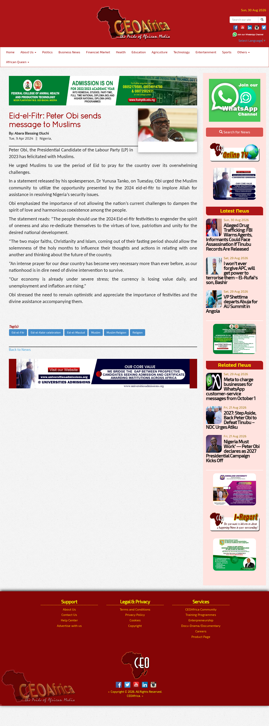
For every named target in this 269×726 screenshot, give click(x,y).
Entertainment (206, 52)
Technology (181, 52)
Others (242, 52)
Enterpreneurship (200, 620)
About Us (27, 52)
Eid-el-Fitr (18, 332)
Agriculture (160, 52)
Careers (200, 631)
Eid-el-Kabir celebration (46, 332)
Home (10, 52)
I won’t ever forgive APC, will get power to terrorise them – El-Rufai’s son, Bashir (232, 272)
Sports (226, 52)
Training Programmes (201, 614)
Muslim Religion (116, 332)
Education (139, 52)
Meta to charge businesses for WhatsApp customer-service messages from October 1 (231, 388)
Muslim (95, 332)
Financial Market (98, 52)
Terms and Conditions (135, 609)
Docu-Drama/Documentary (200, 625)
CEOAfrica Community (200, 609)
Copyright (135, 625)
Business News (69, 52)
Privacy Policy (135, 614)
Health (121, 52)
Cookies (135, 620)
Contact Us (69, 614)
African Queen (16, 62)
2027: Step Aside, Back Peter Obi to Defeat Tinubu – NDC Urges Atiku (231, 420)
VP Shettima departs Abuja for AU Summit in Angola (231, 304)
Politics (47, 52)
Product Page (200, 636)
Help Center (69, 620)
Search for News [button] (236, 132)
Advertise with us (69, 625)
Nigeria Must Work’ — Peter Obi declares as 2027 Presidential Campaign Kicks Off (233, 451)
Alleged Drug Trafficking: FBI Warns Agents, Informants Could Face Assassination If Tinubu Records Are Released (229, 237)
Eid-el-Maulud (76, 332)
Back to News (20, 349)
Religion (138, 332)
